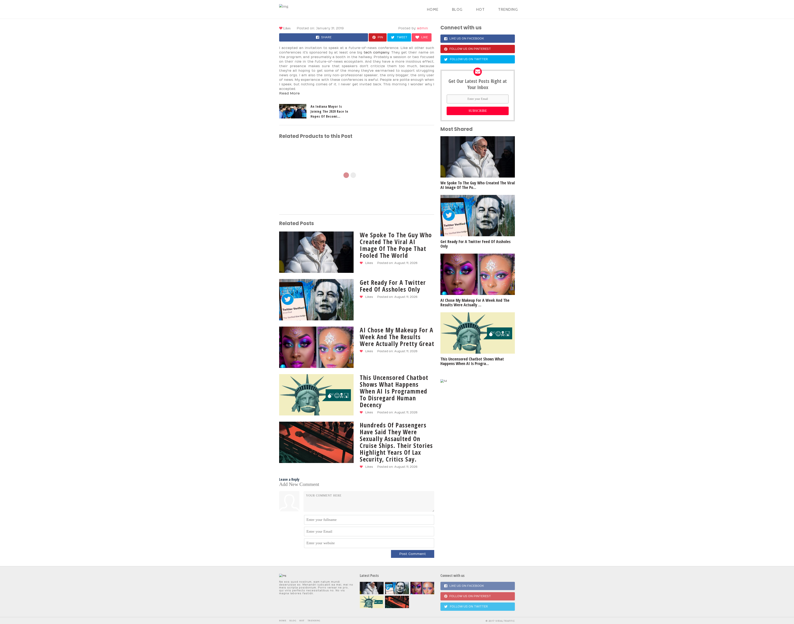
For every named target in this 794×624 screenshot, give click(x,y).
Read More (289, 93)
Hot (480, 9)
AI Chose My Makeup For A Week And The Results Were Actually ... (474, 302)
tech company (376, 52)
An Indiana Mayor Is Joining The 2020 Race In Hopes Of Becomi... (329, 111)
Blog (457, 9)
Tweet (402, 37)
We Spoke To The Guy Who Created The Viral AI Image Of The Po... (477, 185)
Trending (508, 9)
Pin (380, 37)
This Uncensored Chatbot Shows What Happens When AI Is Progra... (472, 361)
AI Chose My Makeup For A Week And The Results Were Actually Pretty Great (397, 337)
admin (422, 28)
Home (433, 9)
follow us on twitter (469, 59)
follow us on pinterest (470, 49)
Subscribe (478, 110)
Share (326, 37)
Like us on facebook (466, 38)
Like (424, 37)
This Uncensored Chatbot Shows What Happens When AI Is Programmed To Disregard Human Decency (394, 391)
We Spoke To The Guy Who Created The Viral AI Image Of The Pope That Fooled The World (396, 245)
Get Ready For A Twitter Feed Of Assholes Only (393, 286)
